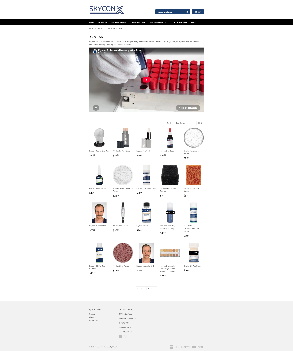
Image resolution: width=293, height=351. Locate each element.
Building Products (158, 22)
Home (91, 22)
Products (102, 22)
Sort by (169, 123)
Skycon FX (98, 347)
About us (92, 317)
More (193, 22)
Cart (199, 12)
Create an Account (197, 6)
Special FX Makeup (119, 22)
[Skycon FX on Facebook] (120, 337)
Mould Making (138, 22)
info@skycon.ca (125, 327)
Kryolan (100, 28)
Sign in (184, 6)
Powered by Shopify (110, 347)
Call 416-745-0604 (180, 22)
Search (92, 314)
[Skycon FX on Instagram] (125, 337)
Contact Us (93, 320)
